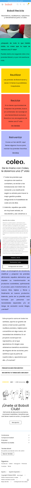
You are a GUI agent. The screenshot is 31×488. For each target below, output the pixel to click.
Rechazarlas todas (15, 262)
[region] (15, 243)
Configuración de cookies (15, 266)
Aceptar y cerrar (15, 257)
